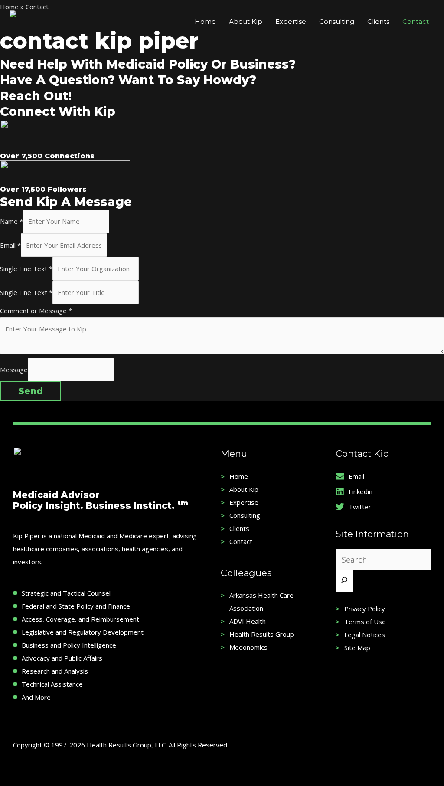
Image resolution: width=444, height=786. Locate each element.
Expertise (243, 502)
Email (10, 245)
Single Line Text (26, 268)
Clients (239, 528)
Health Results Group (261, 634)
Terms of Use (365, 621)
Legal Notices (364, 634)
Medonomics (248, 647)
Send (30, 391)
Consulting (244, 515)
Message (14, 369)
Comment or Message (36, 310)
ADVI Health (247, 621)
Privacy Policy (364, 608)
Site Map (357, 647)
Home (238, 476)
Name (11, 221)
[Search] (344, 581)
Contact (240, 541)
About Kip (243, 489)
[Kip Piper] (66, 20)
